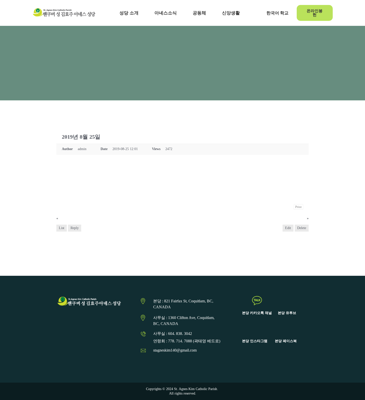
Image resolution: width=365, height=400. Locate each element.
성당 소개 (129, 12)
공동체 (199, 12)
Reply (75, 228)
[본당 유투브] (287, 301)
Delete (301, 228)
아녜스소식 (165, 12)
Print (298, 207)
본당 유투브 (287, 313)
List (61, 228)
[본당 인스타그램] (255, 329)
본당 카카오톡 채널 (257, 313)
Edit (288, 228)
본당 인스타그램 (254, 341)
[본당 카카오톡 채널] (257, 301)
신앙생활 (231, 12)
